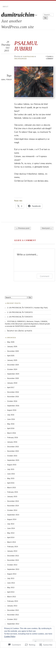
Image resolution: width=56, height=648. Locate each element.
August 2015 (11, 465)
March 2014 (11, 542)
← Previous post (22, 228)
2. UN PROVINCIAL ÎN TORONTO (20, 312)
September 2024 (13, 374)
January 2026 (12, 346)
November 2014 (13, 506)
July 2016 (10, 415)
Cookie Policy (9, 636)
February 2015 (12, 492)
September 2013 (13, 569)
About (5, 6)
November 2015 (13, 451)
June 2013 (11, 583)
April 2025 (10, 355)
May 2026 (10, 342)
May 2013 (10, 587)
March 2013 (11, 596)
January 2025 (12, 360)
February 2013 (12, 601)
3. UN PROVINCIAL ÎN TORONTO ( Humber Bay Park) (27, 308)
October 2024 (12, 369)
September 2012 (13, 624)
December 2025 (13, 351)
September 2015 (13, 460)
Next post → (47, 228)
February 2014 (12, 546)
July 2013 (10, 578)
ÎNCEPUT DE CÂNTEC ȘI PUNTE (19, 331)
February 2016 (12, 437)
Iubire (3, 79)
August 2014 (11, 519)
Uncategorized (20, 59)
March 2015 (11, 487)
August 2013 (11, 574)
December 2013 (13, 556)
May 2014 (10, 533)
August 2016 (11, 410)
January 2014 (12, 551)
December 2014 (13, 501)
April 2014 (10, 537)
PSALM (8, 79)
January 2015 (12, 496)
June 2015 (11, 474)
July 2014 (10, 524)
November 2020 (13, 378)
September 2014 (13, 515)
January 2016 (12, 442)
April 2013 (10, 592)
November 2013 (13, 560)
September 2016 (13, 406)
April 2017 (10, 387)
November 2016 (13, 396)
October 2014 (12, 510)
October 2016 (12, 401)
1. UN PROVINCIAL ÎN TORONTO (20, 317)
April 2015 (10, 483)
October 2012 (12, 619)
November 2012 (13, 615)
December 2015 (13, 446)
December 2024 (13, 365)
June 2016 (11, 419)
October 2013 (12, 565)
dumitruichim (17, 14)
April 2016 (10, 428)
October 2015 (12, 456)
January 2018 (12, 383)
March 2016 (11, 433)
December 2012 (13, 610)
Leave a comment (49, 57)
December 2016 (13, 392)
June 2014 (11, 528)
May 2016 (10, 424)
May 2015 (10, 478)
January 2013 (12, 606)
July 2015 (10, 469)
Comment (44, 276)
